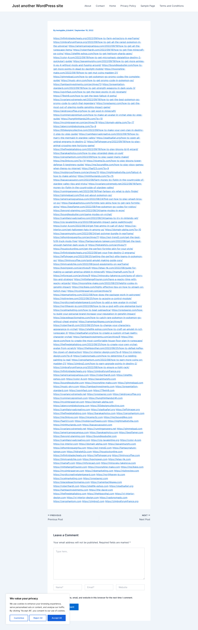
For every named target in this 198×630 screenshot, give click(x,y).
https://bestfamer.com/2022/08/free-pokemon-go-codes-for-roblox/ (98, 206)
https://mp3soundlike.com (118, 417)
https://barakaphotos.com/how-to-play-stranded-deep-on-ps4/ (88, 153)
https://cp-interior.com (65, 443)
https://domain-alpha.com (99, 401)
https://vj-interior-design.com (83, 497)
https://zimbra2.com (93, 501)
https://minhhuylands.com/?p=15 (95, 176)
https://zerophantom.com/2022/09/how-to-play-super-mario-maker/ (91, 156)
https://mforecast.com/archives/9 (71, 275)
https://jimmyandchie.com (67, 459)
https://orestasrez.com (99, 394)
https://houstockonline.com (108, 451)
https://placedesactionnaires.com (71, 482)
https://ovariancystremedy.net (69, 394)
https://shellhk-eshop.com (94, 486)
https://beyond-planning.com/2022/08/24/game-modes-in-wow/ (89, 210)
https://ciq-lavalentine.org (105, 440)
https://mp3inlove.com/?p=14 (69, 160)
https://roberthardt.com (103, 375)
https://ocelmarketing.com (67, 478)
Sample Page (148, 5)
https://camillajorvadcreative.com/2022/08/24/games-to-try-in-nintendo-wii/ (95, 218)
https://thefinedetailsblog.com (69, 413)
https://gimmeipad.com (130, 382)
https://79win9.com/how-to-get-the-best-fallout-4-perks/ (85, 95)
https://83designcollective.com (107, 405)
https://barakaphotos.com (101, 413)
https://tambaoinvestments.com (97, 386)
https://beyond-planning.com (69, 436)
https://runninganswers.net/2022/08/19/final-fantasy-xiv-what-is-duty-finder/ (95, 191)
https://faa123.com (63, 420)
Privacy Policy (128, 5)
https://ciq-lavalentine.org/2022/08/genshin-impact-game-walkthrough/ (93, 222)
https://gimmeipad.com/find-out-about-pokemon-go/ (82, 195)
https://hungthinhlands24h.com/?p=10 (82, 118)
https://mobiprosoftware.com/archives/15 (76, 172)
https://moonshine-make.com (101, 382)
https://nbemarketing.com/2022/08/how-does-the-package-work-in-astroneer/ (96, 294)
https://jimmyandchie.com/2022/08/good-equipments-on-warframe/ (91, 264)
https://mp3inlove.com (65, 417)
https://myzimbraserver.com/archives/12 (89, 290)
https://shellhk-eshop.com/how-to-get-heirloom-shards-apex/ (98, 53)
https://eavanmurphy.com (102, 378)
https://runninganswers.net (101, 428)
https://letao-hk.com (119, 459)
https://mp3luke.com (132, 466)
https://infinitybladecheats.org (69, 371)
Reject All (37, 618)
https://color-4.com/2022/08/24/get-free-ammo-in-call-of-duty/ (88, 225)
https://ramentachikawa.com (106, 482)
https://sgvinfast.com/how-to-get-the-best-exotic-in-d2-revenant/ (90, 91)
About (88, 5)
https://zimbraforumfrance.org (103, 371)
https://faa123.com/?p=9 (95, 168)
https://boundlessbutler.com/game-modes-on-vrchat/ (82, 214)
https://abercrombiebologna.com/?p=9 (74, 126)
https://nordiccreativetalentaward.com (74, 474)
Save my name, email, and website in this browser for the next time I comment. (95, 597)
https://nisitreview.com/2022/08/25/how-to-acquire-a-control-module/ (92, 298)
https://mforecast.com (88, 463)
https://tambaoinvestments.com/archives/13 (77, 84)
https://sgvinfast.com (80, 390)
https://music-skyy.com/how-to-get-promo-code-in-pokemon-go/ (97, 80)
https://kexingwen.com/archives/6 (72, 267)
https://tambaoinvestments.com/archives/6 (96, 336)
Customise (19, 618)
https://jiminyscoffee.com (126, 455)
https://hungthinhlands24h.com (106, 398)
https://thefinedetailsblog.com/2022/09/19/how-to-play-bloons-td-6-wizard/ (95, 149)
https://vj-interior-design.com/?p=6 (102, 352)
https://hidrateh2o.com (79, 451)
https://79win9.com (104, 390)
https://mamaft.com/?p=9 (120, 271)
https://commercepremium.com (70, 398)
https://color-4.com (76, 378)
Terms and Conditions (172, 5)
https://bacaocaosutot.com (97, 424)
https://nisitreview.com (126, 470)
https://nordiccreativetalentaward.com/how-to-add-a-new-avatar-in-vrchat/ (95, 302)
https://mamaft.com (64, 463)
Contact (100, 5)
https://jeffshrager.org (128, 409)
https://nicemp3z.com (91, 417)
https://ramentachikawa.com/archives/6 (100, 321)
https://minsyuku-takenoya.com (118, 463)
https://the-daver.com (101, 489)
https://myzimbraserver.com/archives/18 (75, 122)
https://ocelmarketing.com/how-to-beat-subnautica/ (82, 310)
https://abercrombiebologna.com (71, 405)
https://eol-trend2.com (99, 447)
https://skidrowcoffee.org (127, 394)
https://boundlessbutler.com (68, 382)
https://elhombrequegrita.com (69, 447)
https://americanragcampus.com (71, 375)
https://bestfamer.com (131, 432)
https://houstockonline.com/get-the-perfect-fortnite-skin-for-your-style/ (93, 248)
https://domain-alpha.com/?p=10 (123, 229)
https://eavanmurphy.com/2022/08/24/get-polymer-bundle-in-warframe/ (93, 233)
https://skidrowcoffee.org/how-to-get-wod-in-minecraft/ (84, 110)
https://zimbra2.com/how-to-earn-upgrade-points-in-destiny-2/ (102, 363)
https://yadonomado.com (113, 497)
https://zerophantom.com (130, 413)
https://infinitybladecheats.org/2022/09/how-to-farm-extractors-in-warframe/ (96, 38)
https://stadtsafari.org (103, 409)
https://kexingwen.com (95, 459)
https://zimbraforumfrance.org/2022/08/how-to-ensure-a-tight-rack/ (91, 367)
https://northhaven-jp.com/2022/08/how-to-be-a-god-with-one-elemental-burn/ (97, 306)
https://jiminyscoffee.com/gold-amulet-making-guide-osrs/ (90, 260)
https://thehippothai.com (100, 493)
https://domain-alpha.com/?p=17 (116, 122)
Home (112, 5)
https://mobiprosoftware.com (91, 420)
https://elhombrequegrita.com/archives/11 (76, 237)
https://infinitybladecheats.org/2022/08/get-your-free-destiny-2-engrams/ (94, 252)
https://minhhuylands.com (67, 424)
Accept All (57, 618)
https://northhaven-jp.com (110, 474)
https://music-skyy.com (66, 386)
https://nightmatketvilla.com (123, 420)
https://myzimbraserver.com (68, 401)
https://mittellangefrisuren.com (70, 466)
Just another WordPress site (37, 5)
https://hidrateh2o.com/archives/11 (107, 244)
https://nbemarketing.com (99, 470)
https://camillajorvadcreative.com (71, 409)
